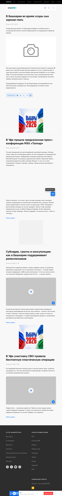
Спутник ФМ (21, 2)
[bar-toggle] (53, 8)
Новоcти (8, 2)
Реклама (9, 461)
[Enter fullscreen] (60, 493)
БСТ (14, 2)
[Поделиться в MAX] (17, 95)
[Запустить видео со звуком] (31, 292)
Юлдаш (29, 2)
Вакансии (9, 445)
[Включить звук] (53, 194)
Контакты (9, 449)
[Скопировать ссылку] (30, 95)
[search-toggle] (49, 8)
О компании (10, 441)
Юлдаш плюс (37, 2)
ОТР (33, 469)
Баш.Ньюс (9, 436)
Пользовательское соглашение (16, 453)
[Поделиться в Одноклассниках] (23, 95)
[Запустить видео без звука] (53, 303)
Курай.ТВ (35, 465)
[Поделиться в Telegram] (27, 95)
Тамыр (53, 2)
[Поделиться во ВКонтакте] (20, 95)
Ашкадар (46, 2)
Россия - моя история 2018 (40, 483)
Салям (59, 2)
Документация (11, 457)
